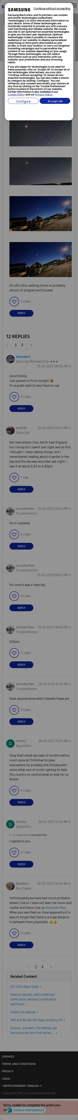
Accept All (55, 101)
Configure (23, 101)
